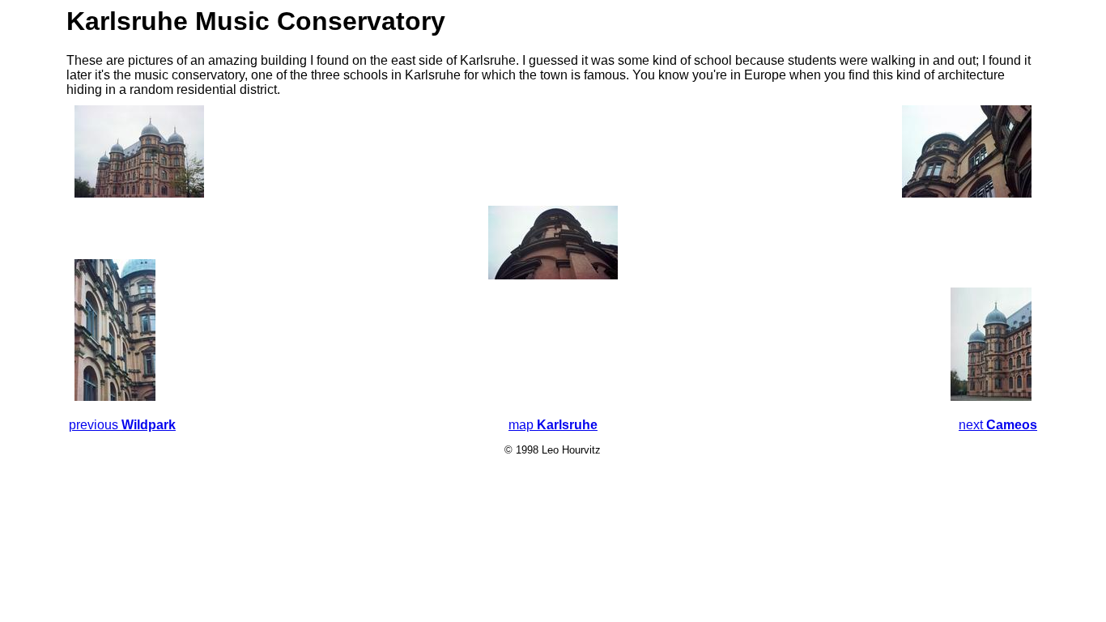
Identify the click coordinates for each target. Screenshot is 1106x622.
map (553, 425)
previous (122, 425)
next (998, 425)
